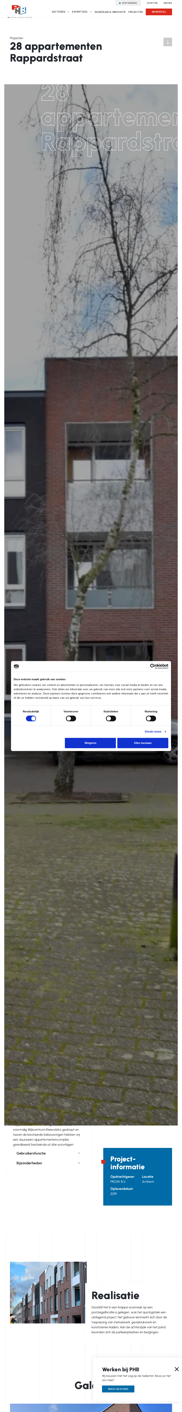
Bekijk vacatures (118, 1389)
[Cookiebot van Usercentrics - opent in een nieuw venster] (152, 666)
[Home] (20, 10)
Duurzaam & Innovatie (110, 12)
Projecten (136, 12)
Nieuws (168, 3)
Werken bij (159, 11)
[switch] (71, 718)
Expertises (79, 11)
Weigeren (90, 742)
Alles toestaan (143, 742)
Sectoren (58, 11)
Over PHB (152, 3)
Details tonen (153, 731)
